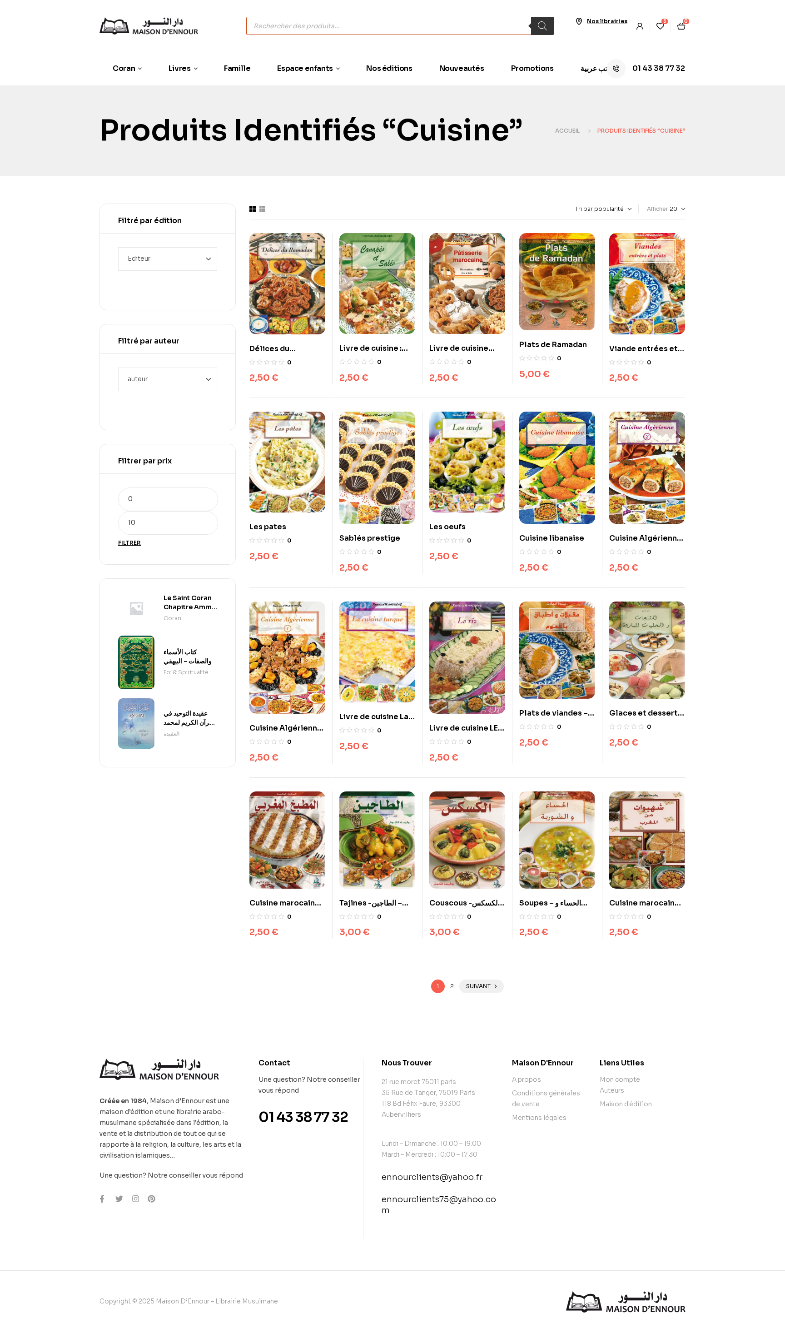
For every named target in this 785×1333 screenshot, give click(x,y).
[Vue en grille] (253, 209)
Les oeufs (447, 527)
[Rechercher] (542, 26)
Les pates (267, 527)
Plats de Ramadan (553, 344)
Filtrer (129, 542)
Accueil (567, 130)
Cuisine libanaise (551, 538)
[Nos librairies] (578, 21)
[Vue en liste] (262, 209)
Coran (172, 618)
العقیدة (171, 733)
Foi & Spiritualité (186, 672)
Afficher (657, 208)
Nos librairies (607, 21)
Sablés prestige (369, 538)
